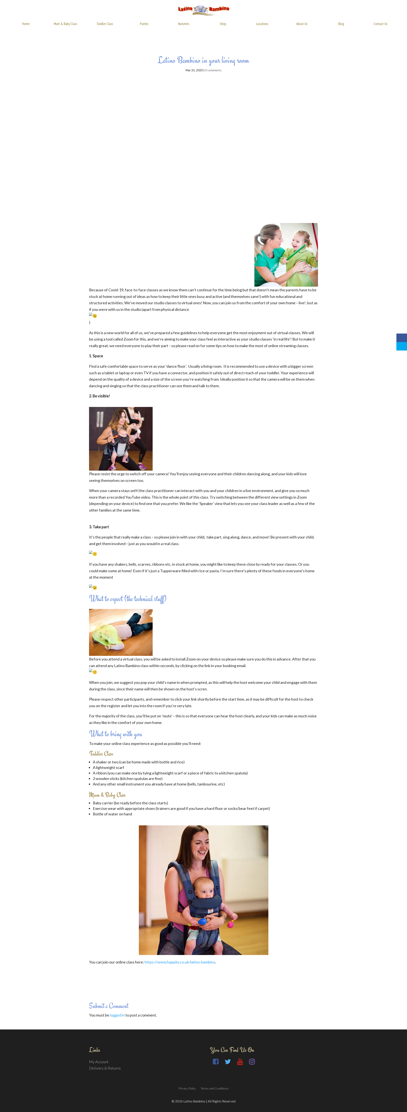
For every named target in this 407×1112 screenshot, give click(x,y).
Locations (262, 23)
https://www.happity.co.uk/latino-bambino (180, 962)
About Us (302, 23)
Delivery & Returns (105, 1068)
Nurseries (183, 23)
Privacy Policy (187, 1088)
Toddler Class (104, 23)
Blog (341, 23)
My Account (99, 1061)
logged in (117, 1015)
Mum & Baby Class (65, 23)
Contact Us (380, 23)
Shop (223, 23)
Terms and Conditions (215, 1088)
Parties (144, 23)
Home (26, 23)
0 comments (213, 70)
